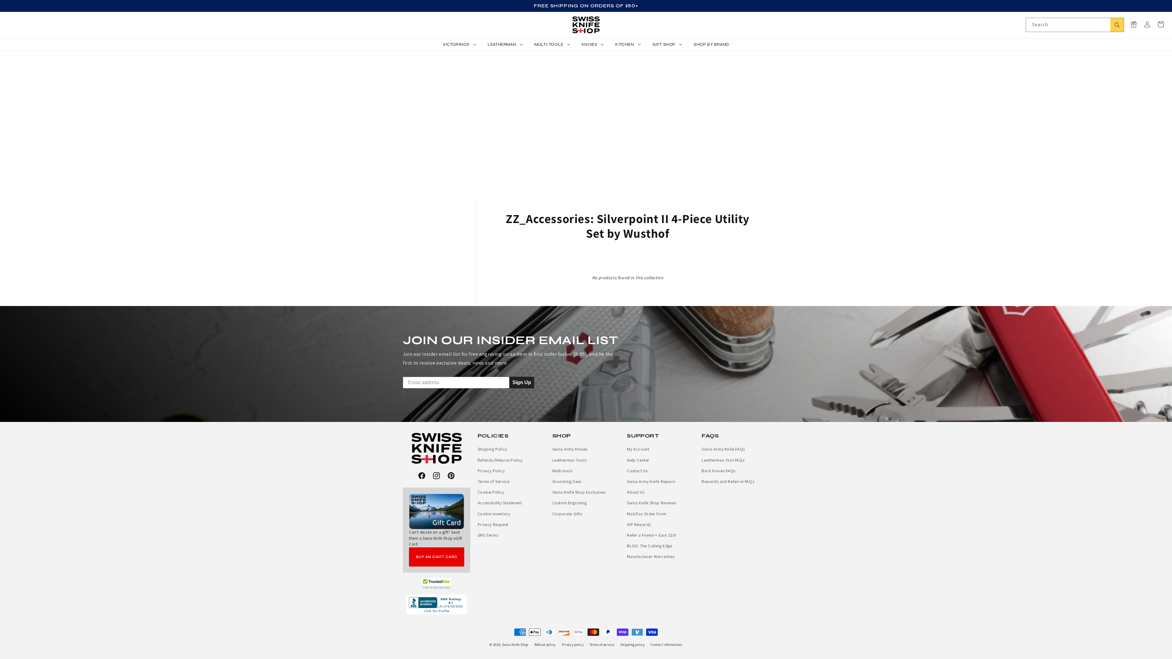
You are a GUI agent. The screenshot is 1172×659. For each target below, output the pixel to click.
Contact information (666, 645)
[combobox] (1075, 25)
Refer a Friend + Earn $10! (651, 535)
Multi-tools (562, 471)
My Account (638, 449)
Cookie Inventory (494, 514)
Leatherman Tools (569, 460)
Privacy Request (493, 524)
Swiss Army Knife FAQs (723, 449)
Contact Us (637, 471)
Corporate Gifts (567, 514)
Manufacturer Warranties (651, 556)
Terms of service (602, 645)
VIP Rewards (639, 524)
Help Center (638, 460)
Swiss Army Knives (570, 449)
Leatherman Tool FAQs (723, 460)
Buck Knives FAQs (719, 471)
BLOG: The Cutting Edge (649, 546)
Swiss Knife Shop (515, 645)
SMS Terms (488, 535)
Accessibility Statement (500, 503)
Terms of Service (494, 481)
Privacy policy (573, 645)
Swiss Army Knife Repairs (651, 481)
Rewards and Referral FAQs (728, 481)
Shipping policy (632, 645)
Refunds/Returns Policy (500, 460)
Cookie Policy (491, 492)
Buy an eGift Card (436, 557)
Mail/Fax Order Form (646, 514)
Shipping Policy (492, 449)
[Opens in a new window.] (437, 583)
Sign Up (521, 382)
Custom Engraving (569, 503)
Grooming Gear (567, 481)
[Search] (1117, 25)
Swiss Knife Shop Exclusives (579, 492)
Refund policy (545, 645)
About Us (635, 492)
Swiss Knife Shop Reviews (651, 503)
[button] (1160, 24)
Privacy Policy (491, 471)
